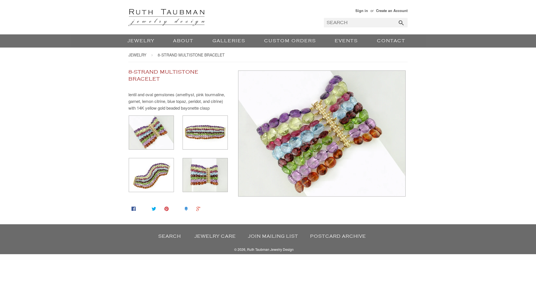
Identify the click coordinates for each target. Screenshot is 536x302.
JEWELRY (140, 41)
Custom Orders (290, 41)
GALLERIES (228, 41)
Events (346, 41)
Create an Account (392, 10)
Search (169, 236)
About (183, 41)
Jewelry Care (215, 236)
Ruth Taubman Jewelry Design (270, 249)
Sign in (361, 10)
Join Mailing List (273, 236)
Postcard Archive (338, 236)
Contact (391, 41)
